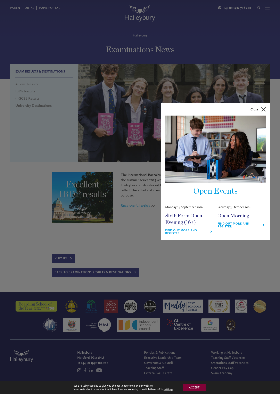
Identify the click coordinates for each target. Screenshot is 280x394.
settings (168, 389)
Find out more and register (181, 232)
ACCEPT (194, 387)
